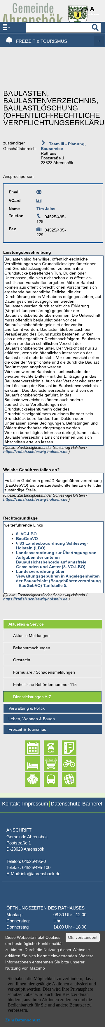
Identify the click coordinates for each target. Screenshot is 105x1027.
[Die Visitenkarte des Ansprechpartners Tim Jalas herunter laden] (38, 201)
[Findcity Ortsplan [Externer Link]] (64, 779)
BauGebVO (27, 538)
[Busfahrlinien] (46, 779)
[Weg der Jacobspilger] (27, 779)
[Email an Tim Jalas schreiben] (38, 193)
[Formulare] (64, 748)
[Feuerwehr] (46, 763)
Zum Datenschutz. (23, 1020)
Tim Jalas (45, 208)
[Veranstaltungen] (27, 748)
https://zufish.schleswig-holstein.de (36, 452)
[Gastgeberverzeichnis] (27, 763)
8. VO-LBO (26, 534)
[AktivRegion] (64, 763)
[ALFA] (46, 748)
